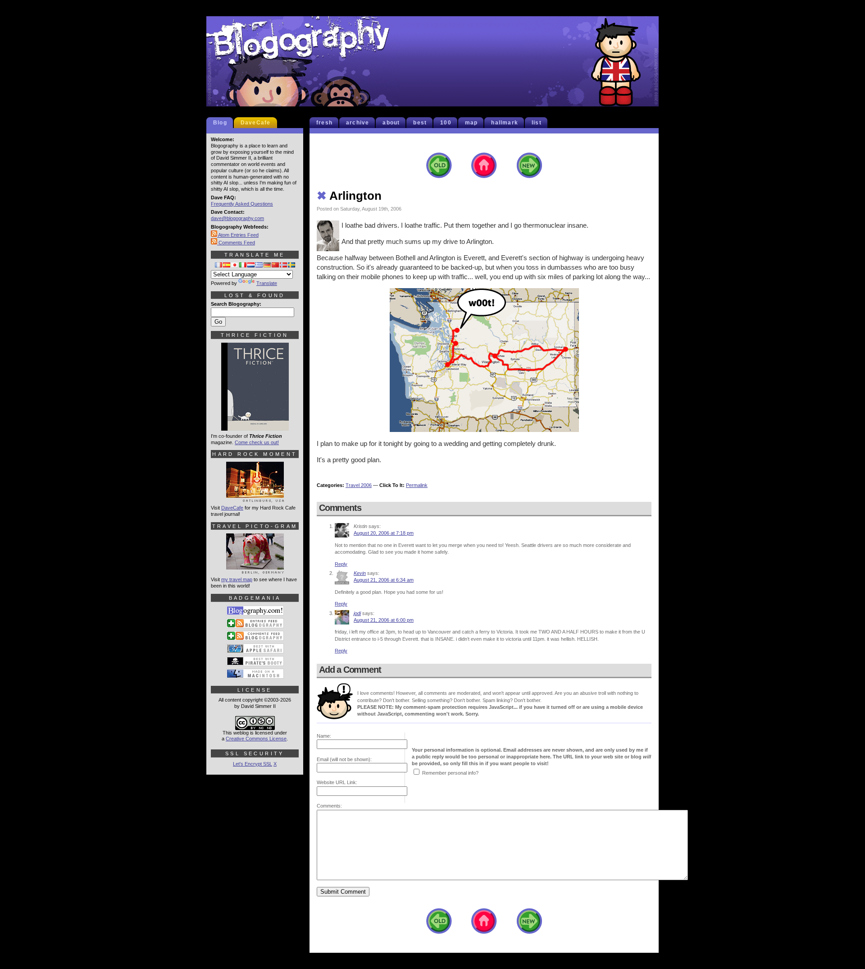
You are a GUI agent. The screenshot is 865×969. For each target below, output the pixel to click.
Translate (266, 283)
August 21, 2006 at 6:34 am (384, 580)
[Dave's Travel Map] (255, 570)
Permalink (417, 485)
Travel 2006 (359, 485)
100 (445, 122)
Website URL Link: (337, 782)
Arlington (349, 195)
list (537, 122)
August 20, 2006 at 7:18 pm (384, 533)
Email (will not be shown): (344, 759)
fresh (324, 122)
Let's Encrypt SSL (252, 764)
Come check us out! (257, 442)
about (391, 122)
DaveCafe (256, 122)
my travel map (236, 579)
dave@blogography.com (237, 218)
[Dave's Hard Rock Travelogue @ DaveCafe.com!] (255, 498)
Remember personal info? (450, 773)
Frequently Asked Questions (242, 204)
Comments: (329, 805)
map (471, 122)
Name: (324, 736)
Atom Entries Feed (238, 235)
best (420, 122)
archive (357, 122)
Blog (220, 122)
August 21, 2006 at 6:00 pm (384, 620)
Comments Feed (236, 242)
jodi (357, 613)
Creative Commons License (256, 738)
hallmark (504, 122)
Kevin (360, 573)
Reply (341, 564)
